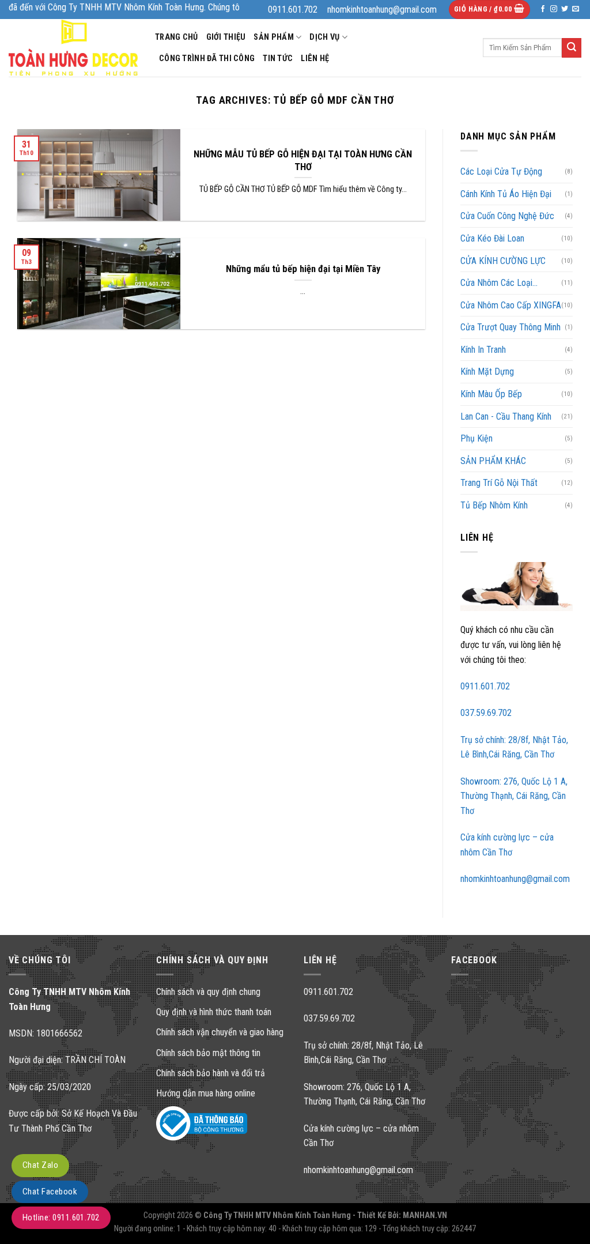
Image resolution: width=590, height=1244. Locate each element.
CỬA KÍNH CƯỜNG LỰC (503, 260)
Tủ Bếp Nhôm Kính (494, 505)
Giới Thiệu (226, 37)
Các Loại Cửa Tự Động (501, 171)
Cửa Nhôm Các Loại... (499, 282)
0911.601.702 (485, 686)
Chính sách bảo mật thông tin (208, 1052)
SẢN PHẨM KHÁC (493, 460)
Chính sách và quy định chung (208, 991)
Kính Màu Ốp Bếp (491, 394)
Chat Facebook (49, 1191)
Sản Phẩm (273, 37)
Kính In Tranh (483, 349)
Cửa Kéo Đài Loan (492, 238)
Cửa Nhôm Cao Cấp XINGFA (510, 305)
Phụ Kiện (476, 438)
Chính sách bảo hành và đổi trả (210, 1073)
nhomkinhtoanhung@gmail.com (515, 878)
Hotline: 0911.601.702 (61, 1217)
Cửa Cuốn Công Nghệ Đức (507, 215)
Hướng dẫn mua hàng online (205, 1093)
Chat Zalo (40, 1165)
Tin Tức (278, 58)
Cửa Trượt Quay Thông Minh (510, 327)
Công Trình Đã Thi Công (207, 58)
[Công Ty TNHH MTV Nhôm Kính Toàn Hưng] (73, 48)
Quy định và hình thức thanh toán (213, 1011)
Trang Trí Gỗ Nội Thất (499, 482)
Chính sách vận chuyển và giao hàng (219, 1032)
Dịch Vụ (324, 37)
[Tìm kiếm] (571, 48)
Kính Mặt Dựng (487, 371)
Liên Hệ (315, 58)
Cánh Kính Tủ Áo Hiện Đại (505, 194)
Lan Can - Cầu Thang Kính (505, 416)
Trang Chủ (176, 37)
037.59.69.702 (486, 712)
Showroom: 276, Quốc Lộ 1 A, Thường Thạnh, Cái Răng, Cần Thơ (514, 796)
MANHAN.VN (425, 1215)
